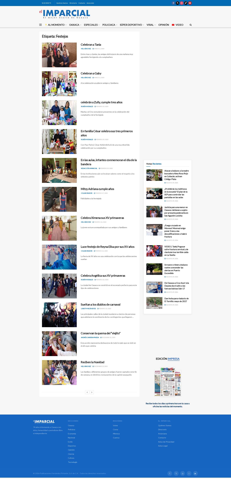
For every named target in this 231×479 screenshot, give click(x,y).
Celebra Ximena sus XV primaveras (102, 218)
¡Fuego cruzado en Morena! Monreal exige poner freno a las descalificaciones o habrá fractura (175, 231)
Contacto (81, 3)
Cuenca (116, 437)
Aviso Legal (163, 446)
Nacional (71, 437)
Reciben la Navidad (92, 362)
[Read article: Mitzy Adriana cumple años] (59, 199)
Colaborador (86, 193)
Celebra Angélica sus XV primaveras (103, 275)
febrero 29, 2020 (102, 106)
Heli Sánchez (86, 48)
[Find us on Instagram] (181, 3)
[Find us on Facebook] (173, 3)
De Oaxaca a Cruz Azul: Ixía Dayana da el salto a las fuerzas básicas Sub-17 (176, 286)
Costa (115, 429)
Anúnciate (90, 3)
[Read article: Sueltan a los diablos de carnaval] (59, 314)
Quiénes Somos (62, 3)
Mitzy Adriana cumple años (97, 189)
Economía (72, 433)
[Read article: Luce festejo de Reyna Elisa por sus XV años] (59, 257)
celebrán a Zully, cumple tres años (101, 102)
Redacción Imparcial (89, 168)
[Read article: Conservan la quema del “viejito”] (59, 343)
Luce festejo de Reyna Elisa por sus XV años (107, 246)
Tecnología (72, 462)
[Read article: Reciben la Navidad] (59, 372)
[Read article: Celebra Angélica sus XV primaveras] (59, 286)
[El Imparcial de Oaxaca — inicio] (48, 422)
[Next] (92, 392)
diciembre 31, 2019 (108, 337)
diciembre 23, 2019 (100, 366)
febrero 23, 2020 (105, 308)
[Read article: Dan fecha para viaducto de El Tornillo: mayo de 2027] (154, 303)
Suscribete (46, 3)
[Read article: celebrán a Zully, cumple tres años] (59, 112)
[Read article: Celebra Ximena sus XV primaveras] (59, 228)
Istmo (115, 425)
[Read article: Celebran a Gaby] (59, 83)
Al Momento (56, 24)
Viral (150, 24)
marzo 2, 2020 (99, 48)
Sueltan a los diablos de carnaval (100, 304)
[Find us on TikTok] (186, 3)
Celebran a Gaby (91, 73)
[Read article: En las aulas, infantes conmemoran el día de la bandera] (59, 170)
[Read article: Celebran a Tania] (59, 55)
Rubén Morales (87, 106)
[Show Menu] (40, 25)
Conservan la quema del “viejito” (100, 333)
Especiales (91, 24)
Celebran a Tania (91, 44)
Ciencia (71, 454)
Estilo (70, 442)
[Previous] (87, 392)
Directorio (73, 3)
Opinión (163, 24)
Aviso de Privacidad (166, 442)
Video (179, 24)
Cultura (71, 458)
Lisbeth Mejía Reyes (88, 308)
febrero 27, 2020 (101, 193)
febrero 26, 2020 (100, 222)
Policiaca (108, 24)
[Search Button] (191, 24)
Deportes (72, 446)
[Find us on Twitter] (177, 3)
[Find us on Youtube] (190, 3)
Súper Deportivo (131, 24)
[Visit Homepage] (64, 14)
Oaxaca (74, 24)
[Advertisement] (168, 50)
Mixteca (116, 433)
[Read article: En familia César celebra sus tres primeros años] (59, 141)
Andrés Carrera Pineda (90, 337)
